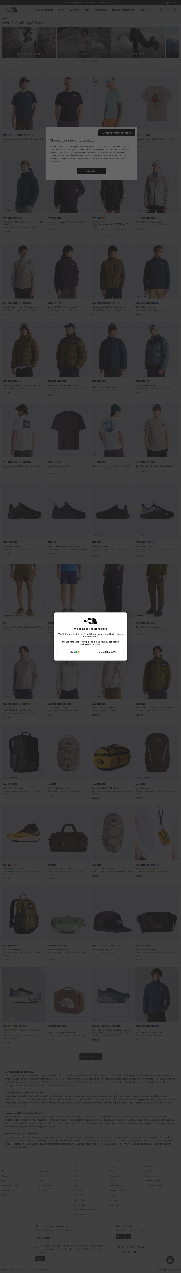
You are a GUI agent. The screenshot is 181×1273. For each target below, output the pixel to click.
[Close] (122, 617)
